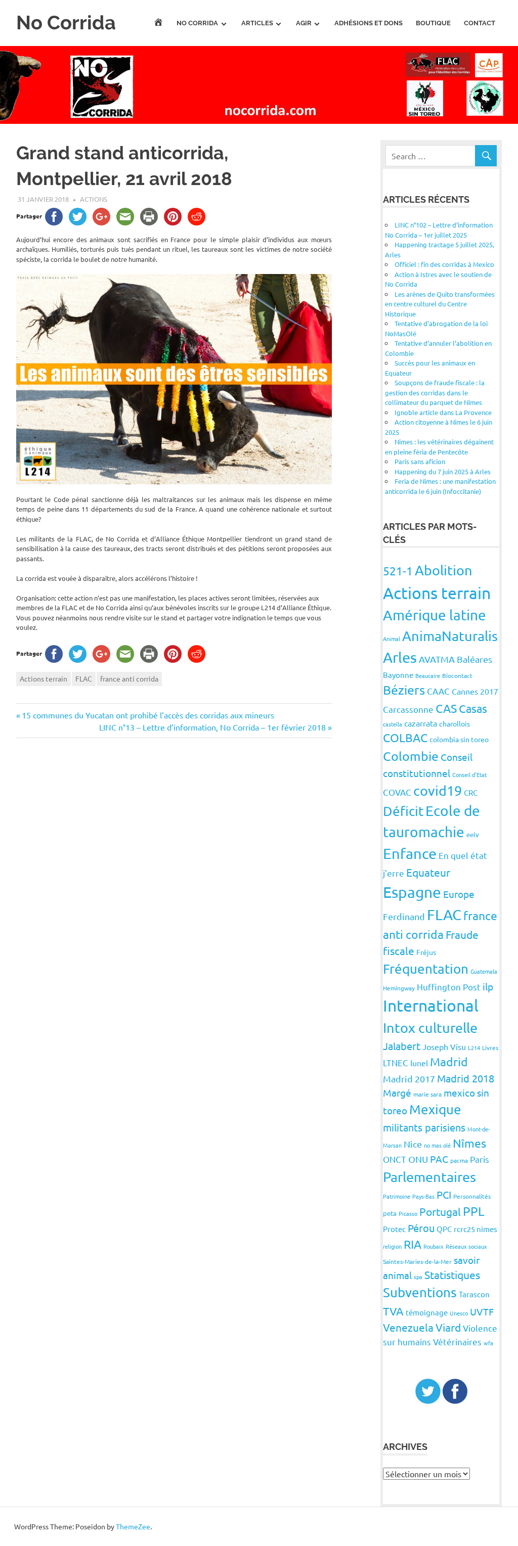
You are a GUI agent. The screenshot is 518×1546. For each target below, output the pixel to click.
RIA (412, 1244)
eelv (472, 834)
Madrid (449, 1061)
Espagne (412, 892)
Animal (391, 638)
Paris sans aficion (420, 461)
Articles (257, 23)
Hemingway (399, 988)
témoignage (427, 1312)
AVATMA (437, 659)
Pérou (421, 1227)
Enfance (410, 853)
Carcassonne (408, 709)
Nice (413, 1144)
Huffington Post (449, 986)
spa (418, 1276)
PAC (439, 1159)
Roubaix (433, 1246)
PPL (473, 1211)
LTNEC (395, 1062)
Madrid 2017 (409, 1078)
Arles (400, 657)
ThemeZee (133, 1526)
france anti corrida (129, 678)
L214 (474, 1047)
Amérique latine (434, 615)
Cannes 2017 (475, 691)
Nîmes (469, 1142)
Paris (479, 1159)
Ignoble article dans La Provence (443, 412)
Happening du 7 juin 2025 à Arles (443, 471)
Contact (479, 23)
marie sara (427, 1094)
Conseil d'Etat (469, 774)
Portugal (440, 1211)
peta (390, 1213)
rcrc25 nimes (475, 1229)
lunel (419, 1063)
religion (392, 1246)
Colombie (411, 756)
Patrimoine (396, 1196)
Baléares (474, 659)
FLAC (83, 678)
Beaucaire (427, 675)
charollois (454, 723)
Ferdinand (404, 916)
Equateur (428, 872)
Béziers (404, 690)
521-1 (398, 570)
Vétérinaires (457, 1341)
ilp (488, 986)
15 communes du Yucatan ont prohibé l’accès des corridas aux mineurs (147, 715)
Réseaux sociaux (466, 1246)
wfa (488, 1343)
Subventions (420, 1292)
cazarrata (420, 723)
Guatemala (483, 971)
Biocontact (457, 675)
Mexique (435, 1109)
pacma (459, 1160)
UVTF (482, 1311)
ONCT (394, 1159)
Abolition (443, 570)
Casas (473, 708)
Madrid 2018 (465, 1078)
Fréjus (426, 952)
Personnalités (472, 1196)
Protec (394, 1229)
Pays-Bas (423, 1196)
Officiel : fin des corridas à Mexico (444, 264)
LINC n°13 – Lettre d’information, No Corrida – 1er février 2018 (212, 727)
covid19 (437, 790)
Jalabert (401, 1045)
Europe (458, 894)
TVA (393, 1310)
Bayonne (398, 674)
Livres (490, 1047)
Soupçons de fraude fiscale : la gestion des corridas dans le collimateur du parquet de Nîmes (435, 392)
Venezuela (408, 1327)
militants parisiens (424, 1127)
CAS (446, 708)
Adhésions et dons (368, 23)
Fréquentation (425, 969)
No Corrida (66, 22)
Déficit (403, 811)
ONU (418, 1159)
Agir (304, 23)
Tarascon (474, 1294)
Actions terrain (43, 678)
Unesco (459, 1313)
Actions (93, 199)
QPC (444, 1229)
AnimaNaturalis (450, 635)
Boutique (433, 23)
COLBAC (405, 737)
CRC (471, 792)
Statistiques (452, 1274)
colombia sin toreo (459, 739)
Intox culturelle (430, 1027)
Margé (397, 1092)
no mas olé (437, 1145)
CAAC (438, 691)
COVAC (397, 792)
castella (392, 724)
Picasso (408, 1213)
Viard (448, 1327)
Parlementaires (429, 1176)
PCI (444, 1194)
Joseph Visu (444, 1046)
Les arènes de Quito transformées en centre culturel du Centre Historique (440, 304)
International (431, 1005)
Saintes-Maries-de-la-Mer (417, 1261)
